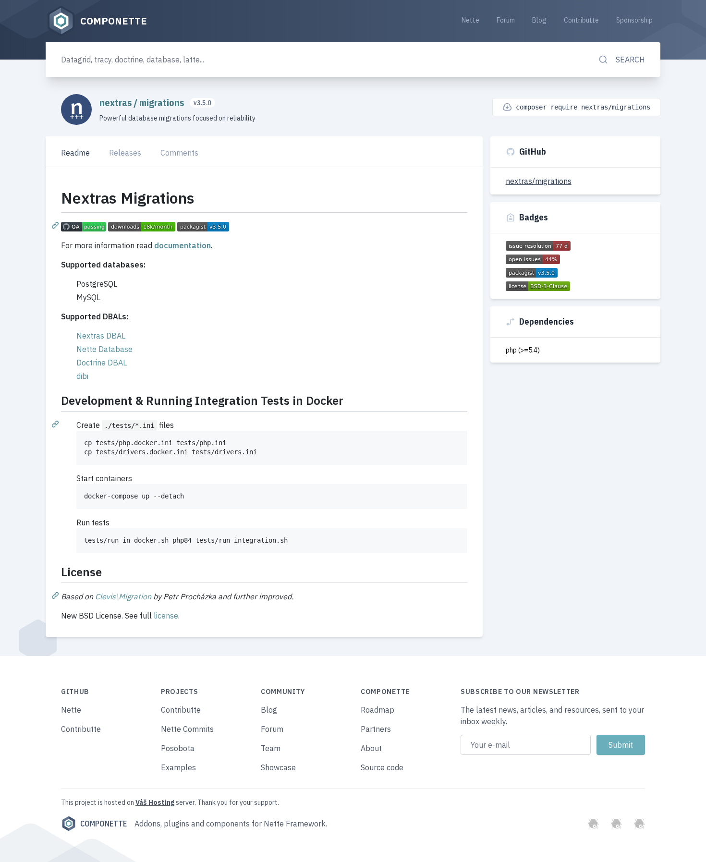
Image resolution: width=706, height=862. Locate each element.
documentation (182, 245)
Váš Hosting (154, 802)
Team (270, 748)
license (166, 615)
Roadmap (377, 710)
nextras (116, 102)
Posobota (178, 748)
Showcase (278, 767)
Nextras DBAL (100, 335)
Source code (382, 767)
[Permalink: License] (56, 595)
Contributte (581, 20)
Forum (506, 20)
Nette (470, 20)
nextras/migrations (539, 181)
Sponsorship (634, 20)
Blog (539, 20)
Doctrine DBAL (101, 362)
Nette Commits (187, 729)
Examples (178, 767)
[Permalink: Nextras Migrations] (56, 224)
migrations (162, 102)
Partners (376, 729)
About (371, 748)
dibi (82, 376)
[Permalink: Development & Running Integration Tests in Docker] (56, 423)
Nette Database (104, 349)
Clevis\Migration (123, 596)
